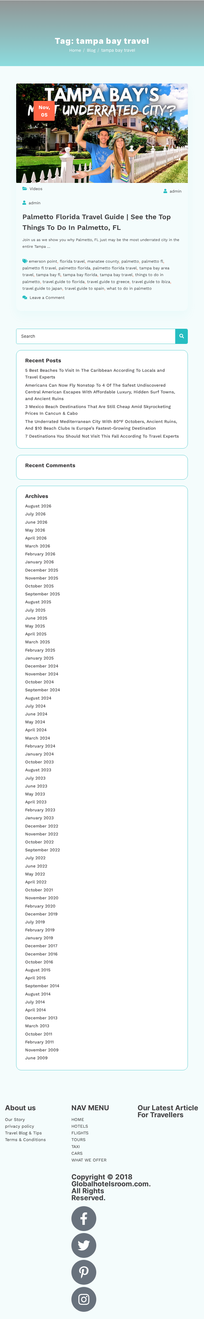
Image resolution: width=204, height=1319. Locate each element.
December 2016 (41, 953)
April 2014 (35, 1009)
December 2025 (41, 570)
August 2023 (38, 769)
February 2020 (40, 906)
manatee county (103, 261)
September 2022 (42, 849)
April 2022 (36, 881)
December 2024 (41, 665)
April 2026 (36, 538)
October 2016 (39, 961)
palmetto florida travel (115, 268)
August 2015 (38, 969)
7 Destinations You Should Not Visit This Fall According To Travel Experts (102, 436)
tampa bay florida (80, 274)
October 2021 (39, 889)
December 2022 (41, 826)
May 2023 (35, 793)
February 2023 (40, 809)
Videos (36, 188)
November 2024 (41, 673)
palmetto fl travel (39, 268)
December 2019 (41, 913)
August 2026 (38, 505)
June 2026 (36, 522)
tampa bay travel (116, 274)
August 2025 (38, 601)
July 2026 (35, 513)
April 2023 (36, 801)
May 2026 (35, 530)
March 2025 (37, 641)
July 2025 (35, 610)
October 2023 (39, 761)
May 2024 (35, 721)
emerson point (43, 261)
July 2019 (35, 921)
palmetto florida (74, 268)
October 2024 (39, 681)
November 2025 (41, 578)
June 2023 (36, 785)
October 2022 (39, 841)
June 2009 (36, 1057)
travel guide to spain (84, 288)
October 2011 (38, 1033)
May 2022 (35, 873)
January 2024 (39, 753)
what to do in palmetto (129, 288)
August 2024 (38, 698)
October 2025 (39, 585)
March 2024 (37, 738)
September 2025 (42, 593)
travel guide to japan (42, 288)
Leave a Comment (47, 297)
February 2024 (40, 745)
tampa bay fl (48, 274)
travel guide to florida (64, 281)
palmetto (130, 261)
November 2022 (41, 833)
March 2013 (37, 1025)
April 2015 (35, 977)
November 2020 (41, 897)
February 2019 (39, 929)
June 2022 (36, 866)
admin (176, 191)
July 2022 (35, 857)
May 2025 (35, 625)
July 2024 (35, 705)
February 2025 (40, 650)
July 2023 (35, 778)
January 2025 (39, 658)
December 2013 (41, 1017)
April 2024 (36, 729)
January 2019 (39, 937)
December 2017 (41, 945)
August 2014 (38, 993)
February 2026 (40, 553)
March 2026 (37, 545)
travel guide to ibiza (151, 281)
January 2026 (39, 561)
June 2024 (36, 713)
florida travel (72, 261)
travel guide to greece (108, 281)
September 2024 (42, 689)
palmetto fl (152, 261)
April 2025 (36, 633)
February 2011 (39, 1041)
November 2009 (41, 1049)
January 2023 (39, 817)
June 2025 (36, 618)
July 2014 (35, 1001)
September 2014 (42, 985)
